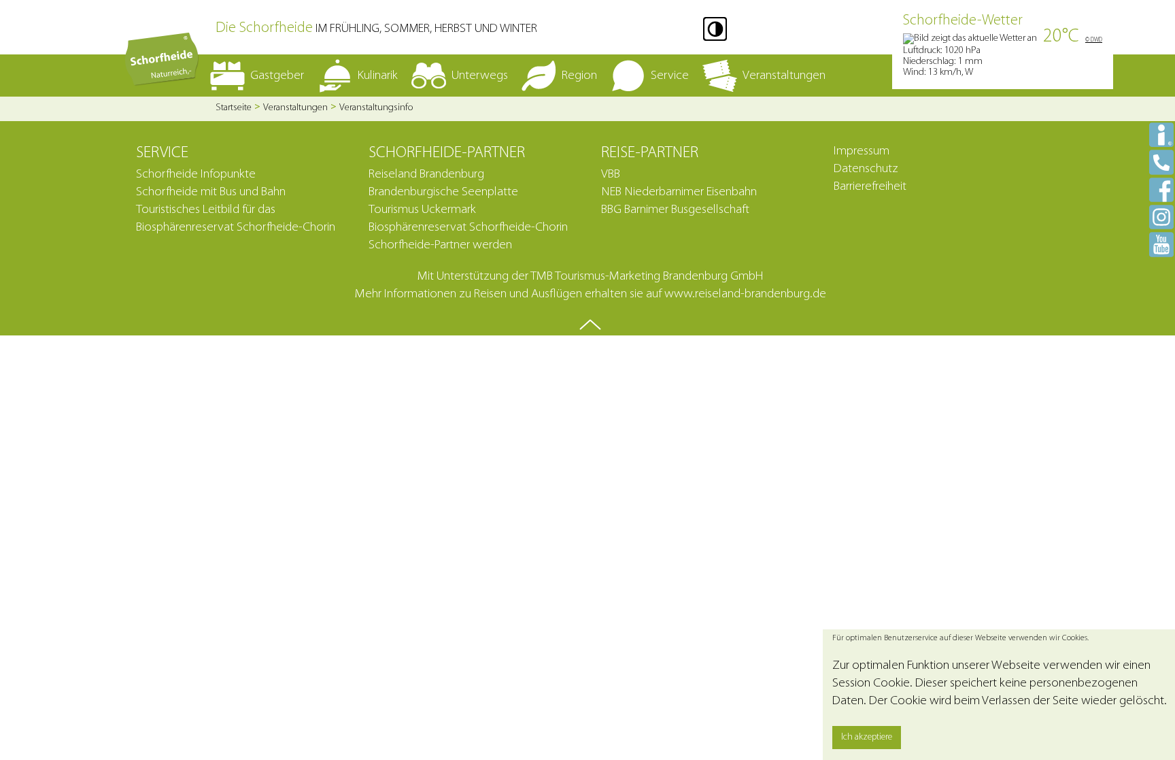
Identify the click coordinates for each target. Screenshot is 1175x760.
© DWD (1093, 40)
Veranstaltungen (295, 108)
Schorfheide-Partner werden (440, 245)
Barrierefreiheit (870, 186)
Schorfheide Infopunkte (196, 174)
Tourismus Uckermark (422, 209)
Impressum (861, 151)
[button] (715, 29)
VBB (610, 174)
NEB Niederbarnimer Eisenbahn (679, 192)
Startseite (234, 108)
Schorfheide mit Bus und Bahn (211, 192)
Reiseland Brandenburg (426, 174)
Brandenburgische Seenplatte (443, 192)
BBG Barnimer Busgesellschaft (675, 209)
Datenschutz (866, 169)
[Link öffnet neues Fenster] (1161, 189)
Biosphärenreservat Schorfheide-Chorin (468, 227)
